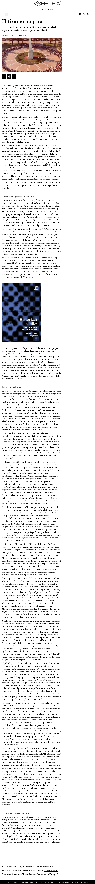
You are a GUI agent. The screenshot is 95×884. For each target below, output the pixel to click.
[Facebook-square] (80, 14)
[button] (6, 14)
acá (3, 208)
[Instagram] (88, 14)
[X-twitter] (84, 14)
